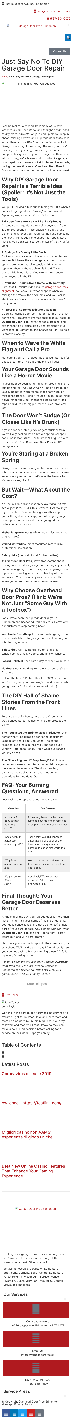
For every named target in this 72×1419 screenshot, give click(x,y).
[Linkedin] (14, 1413)
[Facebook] (6, 1413)
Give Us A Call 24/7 (37, 1380)
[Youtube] (31, 1413)
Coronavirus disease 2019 (26, 1073)
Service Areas (16, 1391)
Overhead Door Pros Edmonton (38, 1401)
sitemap (7, 1404)
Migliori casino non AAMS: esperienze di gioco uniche (27, 1135)
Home (5, 76)
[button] (68, 25)
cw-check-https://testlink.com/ (32, 1102)
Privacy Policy (23, 1404)
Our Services (15, 1294)
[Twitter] (22, 1413)
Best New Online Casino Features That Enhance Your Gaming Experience (33, 1171)
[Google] (39, 1413)
